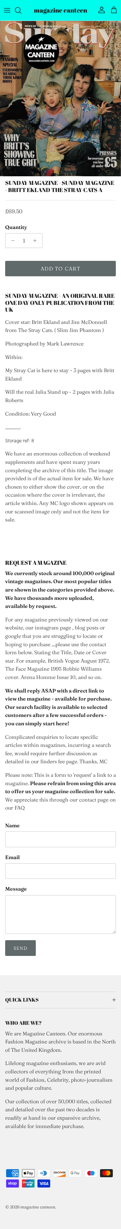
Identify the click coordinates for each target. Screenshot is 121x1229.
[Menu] (7, 10)
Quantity (16, 227)
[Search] (21, 10)
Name (12, 825)
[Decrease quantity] (11, 241)
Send (20, 948)
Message (16, 888)
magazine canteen (37, 1206)
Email (12, 857)
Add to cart (60, 268)
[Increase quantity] (36, 241)
